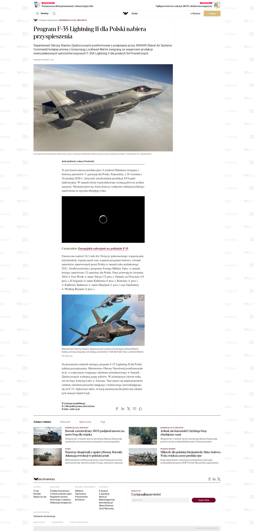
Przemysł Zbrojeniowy (48, 20)
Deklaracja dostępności (60, 502)
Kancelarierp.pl (106, 502)
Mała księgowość (107, 500)
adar (135, 13)
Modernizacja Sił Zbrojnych (73, 20)
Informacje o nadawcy (60, 500)
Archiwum (80, 500)
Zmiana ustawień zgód (60, 494)
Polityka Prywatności (59, 491)
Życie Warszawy (106, 508)
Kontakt (37, 494)
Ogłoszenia (80, 494)
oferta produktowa (79, 522)
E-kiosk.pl (103, 491)
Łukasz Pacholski (85, 161)
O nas (36, 491)
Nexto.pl (103, 497)
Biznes (68, 449)
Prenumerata (81, 497)
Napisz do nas (40, 497)
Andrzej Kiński (69, 161)
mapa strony (39, 522)
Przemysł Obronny (168, 449)
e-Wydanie (195, 13)
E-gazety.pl (104, 494)
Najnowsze (85, 421)
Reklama (79, 491)
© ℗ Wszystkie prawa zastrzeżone (78, 406)
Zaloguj (212, 13)
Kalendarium (57, 522)
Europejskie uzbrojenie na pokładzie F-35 (103, 248)
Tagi (102, 421)
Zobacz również (42, 421)
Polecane (65, 421)
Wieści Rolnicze (106, 505)
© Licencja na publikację (73, 403)
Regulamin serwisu (59, 497)
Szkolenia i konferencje (44, 516)
